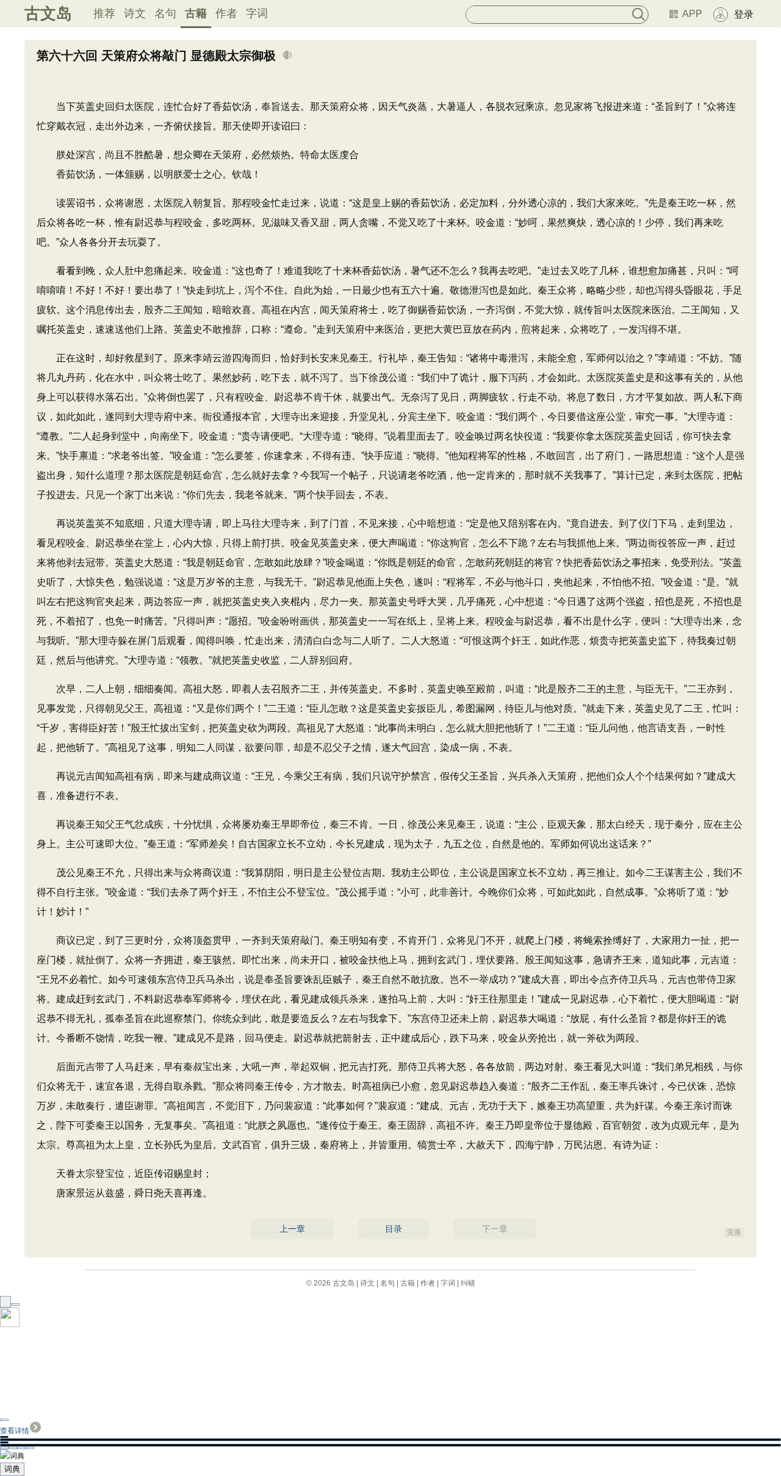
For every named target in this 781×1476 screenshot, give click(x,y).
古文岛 (48, 13)
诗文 (135, 13)
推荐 (104, 13)
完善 (734, 1232)
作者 (226, 13)
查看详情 (14, 1431)
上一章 (292, 1229)
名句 (165, 13)
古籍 (196, 13)
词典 (12, 1469)
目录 (393, 1229)
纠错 (468, 1283)
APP (692, 14)
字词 (257, 13)
